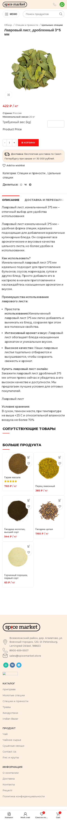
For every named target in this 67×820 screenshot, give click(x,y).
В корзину (28, 142)
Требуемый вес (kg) (17, 122)
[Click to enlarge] (8, 94)
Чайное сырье (12, 740)
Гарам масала (12, 477)
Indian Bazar (10, 718)
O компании (11, 772)
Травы (7, 707)
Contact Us (9, 751)
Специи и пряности (27, 25)
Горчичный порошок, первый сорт (15, 576)
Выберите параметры (29, 457)
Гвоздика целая (44, 529)
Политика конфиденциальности (24, 796)
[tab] (10, 199)
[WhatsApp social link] (21, 184)
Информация (12, 767)
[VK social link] (25, 184)
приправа (9, 689)
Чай (5, 734)
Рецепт (7, 790)
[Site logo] (15, 4)
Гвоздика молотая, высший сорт (14, 530)
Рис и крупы (11, 757)
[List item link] (33, 642)
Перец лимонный (45, 486)
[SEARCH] (60, 14)
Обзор (8, 25)
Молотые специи (14, 695)
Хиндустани (10, 712)
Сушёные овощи (13, 745)
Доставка (9, 778)
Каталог (9, 683)
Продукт (9, 728)
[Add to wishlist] (29, 463)
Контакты (9, 784)
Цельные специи (52, 25)
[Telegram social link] (30, 184)
